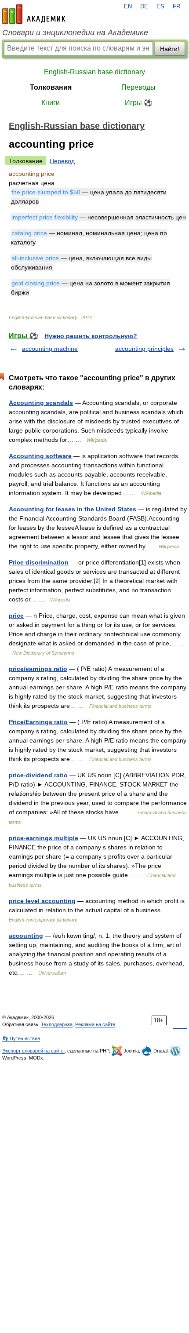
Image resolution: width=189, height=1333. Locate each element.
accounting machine (50, 348)
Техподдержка (57, 1024)
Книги (50, 102)
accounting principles (144, 348)
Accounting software (40, 455)
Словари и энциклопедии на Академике (75, 32)
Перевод (62, 160)
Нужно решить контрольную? (90, 335)
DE (144, 7)
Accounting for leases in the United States (72, 509)
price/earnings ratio (38, 668)
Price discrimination (39, 562)
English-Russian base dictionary (94, 72)
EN (128, 7)
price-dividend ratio (38, 775)
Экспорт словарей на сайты (33, 1050)
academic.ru (33, 14)
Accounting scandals (41, 402)
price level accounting (42, 900)
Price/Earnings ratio (38, 721)
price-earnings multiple (43, 837)
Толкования (51, 87)
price (16, 615)
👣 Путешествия (21, 1038)
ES (160, 7)
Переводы (138, 87)
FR (176, 7)
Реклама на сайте (95, 1024)
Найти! (169, 48)
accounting (26, 935)
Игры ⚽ (139, 102)
